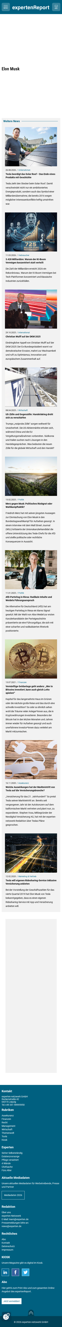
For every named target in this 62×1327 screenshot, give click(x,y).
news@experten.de (11, 1226)
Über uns (6, 1212)
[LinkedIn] (5, 1272)
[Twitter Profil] (25, 1272)
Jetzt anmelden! (11, 1301)
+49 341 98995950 (15, 1104)
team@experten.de (18, 1219)
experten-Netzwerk (11, 1215)
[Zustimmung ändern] (6, 1316)
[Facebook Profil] (15, 1272)
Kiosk (39, 1262)
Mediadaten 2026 (13, 1195)
